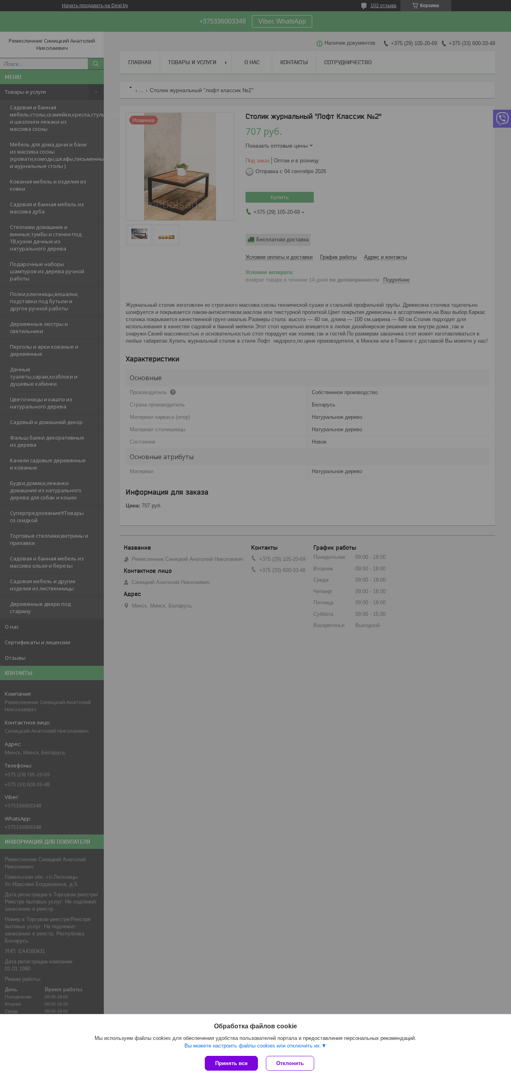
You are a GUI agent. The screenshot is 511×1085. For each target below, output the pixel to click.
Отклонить (290, 1063)
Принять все (231, 1063)
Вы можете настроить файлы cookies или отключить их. (252, 1046)
